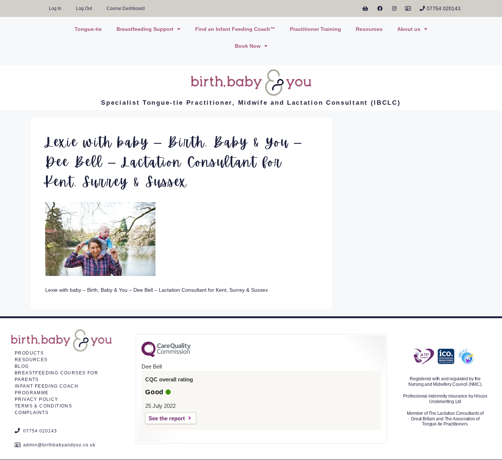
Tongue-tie (88, 29)
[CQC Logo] (166, 355)
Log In (55, 8)
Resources (369, 29)
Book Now (248, 46)
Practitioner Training (315, 29)
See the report (166, 418)
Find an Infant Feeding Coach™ (235, 29)
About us (408, 29)
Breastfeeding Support (144, 29)
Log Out (84, 8)
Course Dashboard (126, 8)
